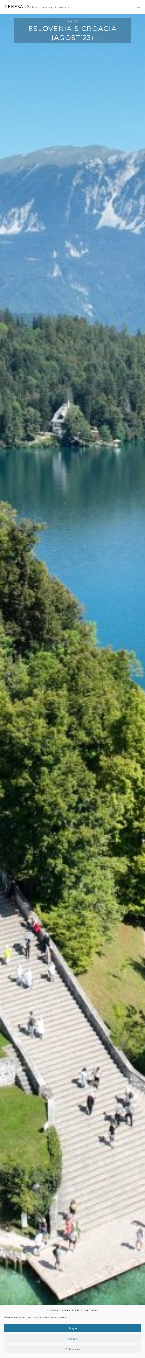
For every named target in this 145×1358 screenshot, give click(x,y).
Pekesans (17, 6)
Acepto (72, 1328)
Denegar (73, 1338)
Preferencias (72, 1348)
